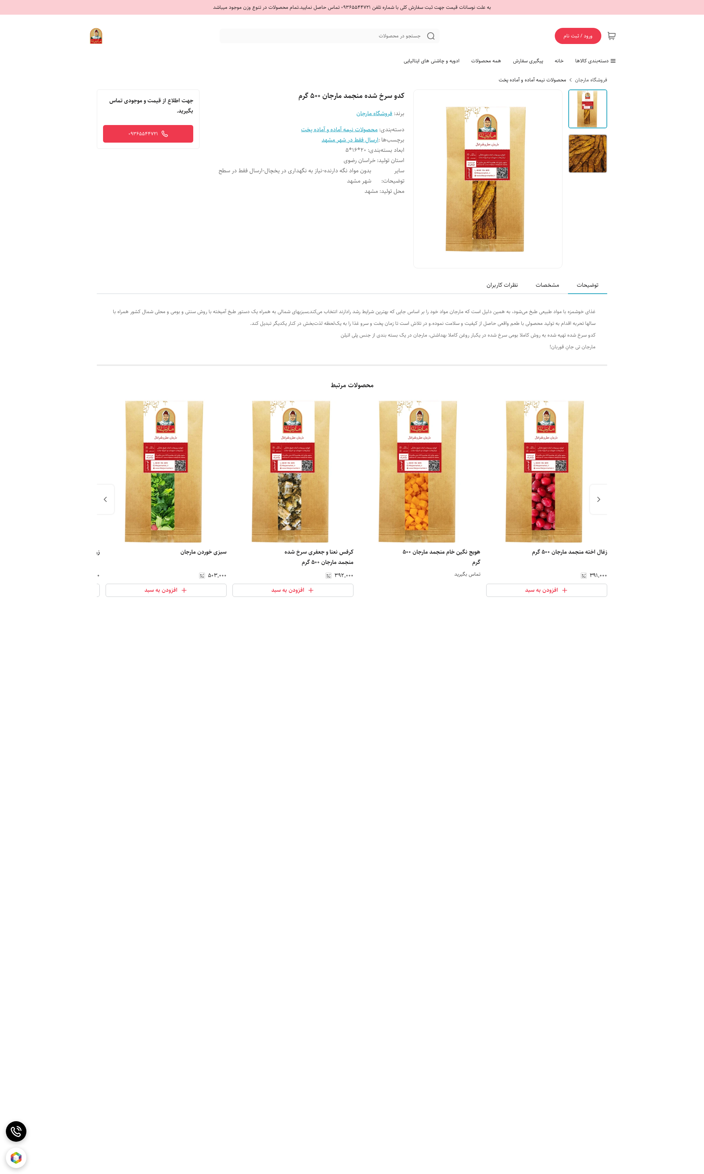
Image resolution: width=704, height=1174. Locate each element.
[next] (105, 499)
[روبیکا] (16, 1158)
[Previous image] (423, 179)
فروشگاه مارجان (591, 80)
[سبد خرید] (611, 36)
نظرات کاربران (502, 285)
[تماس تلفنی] (16, 1131)
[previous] (599, 499)
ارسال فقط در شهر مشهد (350, 139)
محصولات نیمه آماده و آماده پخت (532, 80)
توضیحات (587, 285)
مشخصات (547, 285)
